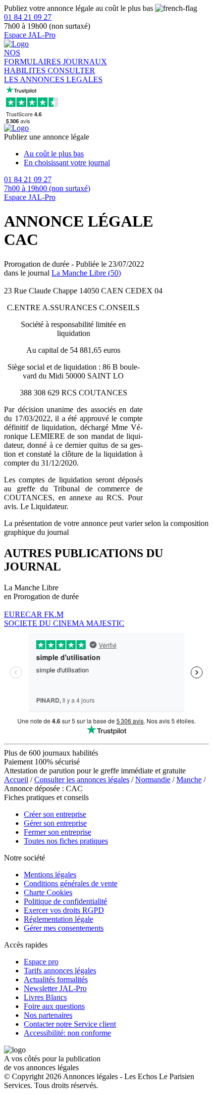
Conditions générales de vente (70, 883)
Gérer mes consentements (64, 928)
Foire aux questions (54, 1006)
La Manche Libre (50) (86, 273)
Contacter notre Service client (70, 1024)
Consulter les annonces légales (81, 779)
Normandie (152, 779)
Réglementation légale (58, 919)
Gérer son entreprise (55, 823)
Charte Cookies (48, 892)
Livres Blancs (45, 997)
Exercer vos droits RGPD (64, 910)
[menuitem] (116, 153)
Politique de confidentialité (65, 901)
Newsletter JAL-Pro (55, 988)
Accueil (16, 779)
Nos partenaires (48, 1015)
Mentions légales (50, 874)
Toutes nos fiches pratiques (66, 841)
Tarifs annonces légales (60, 970)
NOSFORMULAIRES (33, 57)
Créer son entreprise (55, 814)
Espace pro (41, 961)
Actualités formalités (56, 979)
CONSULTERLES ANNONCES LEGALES (53, 75)
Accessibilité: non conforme (67, 1033)
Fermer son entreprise (57, 832)
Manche (189, 779)
